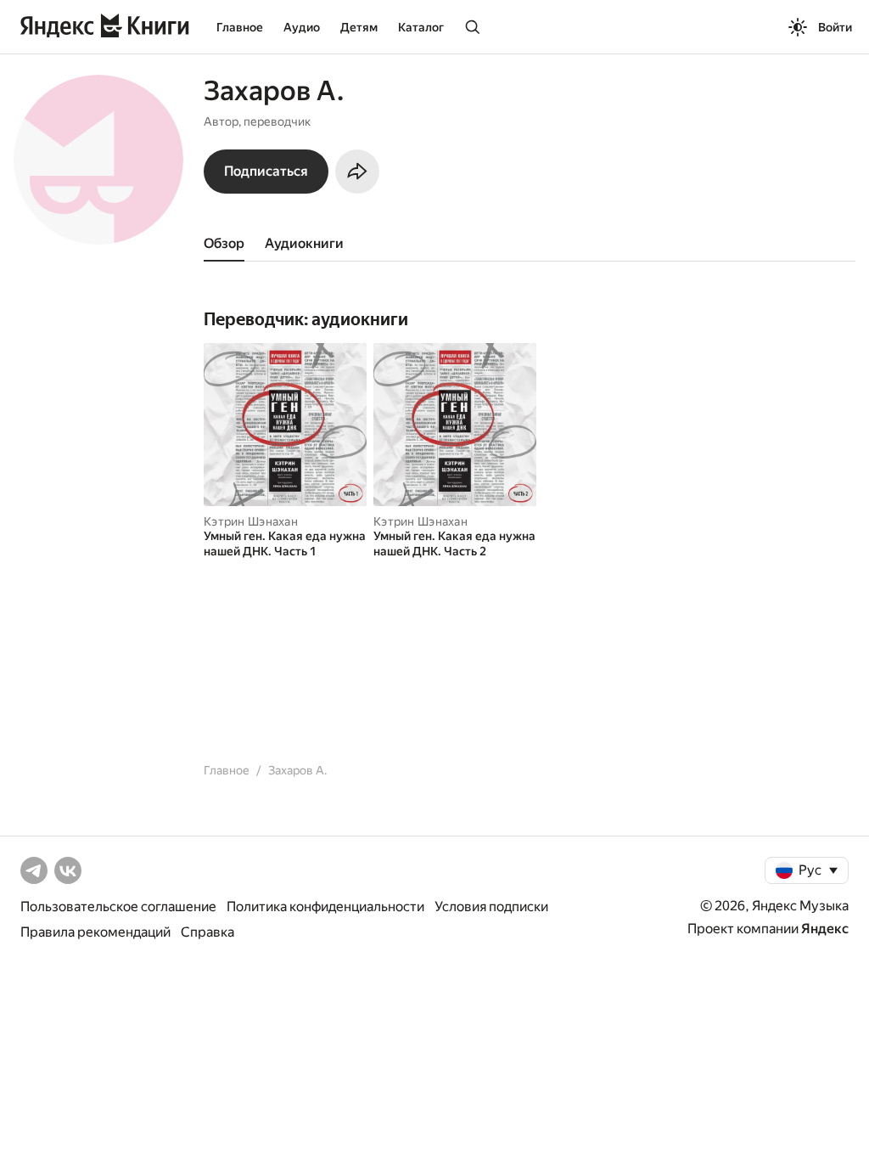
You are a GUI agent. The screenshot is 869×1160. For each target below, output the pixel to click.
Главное (239, 27)
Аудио (301, 27)
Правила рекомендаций (95, 932)
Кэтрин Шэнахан (251, 521)
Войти (835, 27)
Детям (359, 27)
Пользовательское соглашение (118, 906)
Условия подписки (491, 906)
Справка (207, 932)
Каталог (421, 27)
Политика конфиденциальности (325, 906)
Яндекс (825, 929)
